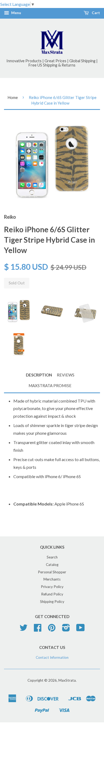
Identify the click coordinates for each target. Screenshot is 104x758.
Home (12, 97)
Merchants (52, 579)
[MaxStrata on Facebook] (38, 629)
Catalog (52, 564)
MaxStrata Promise (50, 385)
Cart (95, 13)
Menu (15, 13)
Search (52, 557)
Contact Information (52, 657)
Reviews (65, 374)
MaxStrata (67, 680)
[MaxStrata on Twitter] (23, 629)
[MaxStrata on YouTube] (80, 629)
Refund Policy (52, 594)
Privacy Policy (52, 587)
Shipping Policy (52, 601)
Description (39, 374)
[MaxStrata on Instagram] (66, 629)
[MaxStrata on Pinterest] (52, 629)
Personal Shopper (52, 572)
